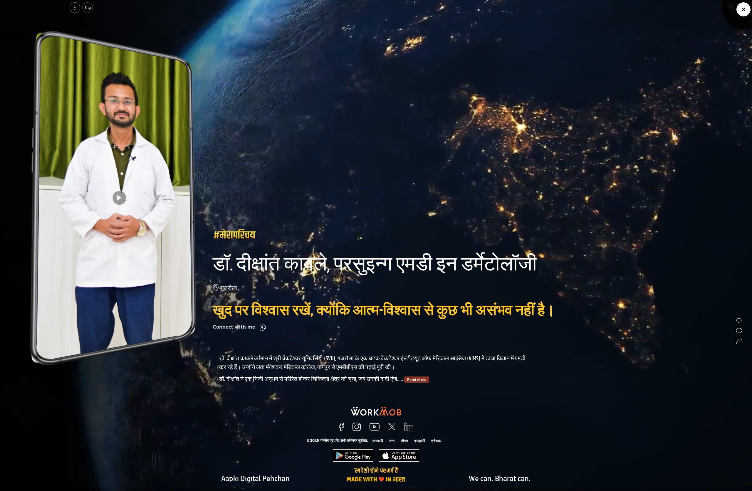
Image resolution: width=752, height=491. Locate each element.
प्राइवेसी (419, 440)
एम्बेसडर (436, 440)
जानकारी (377, 440)
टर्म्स (392, 440)
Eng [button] (88, 7)
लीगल (404, 440)
